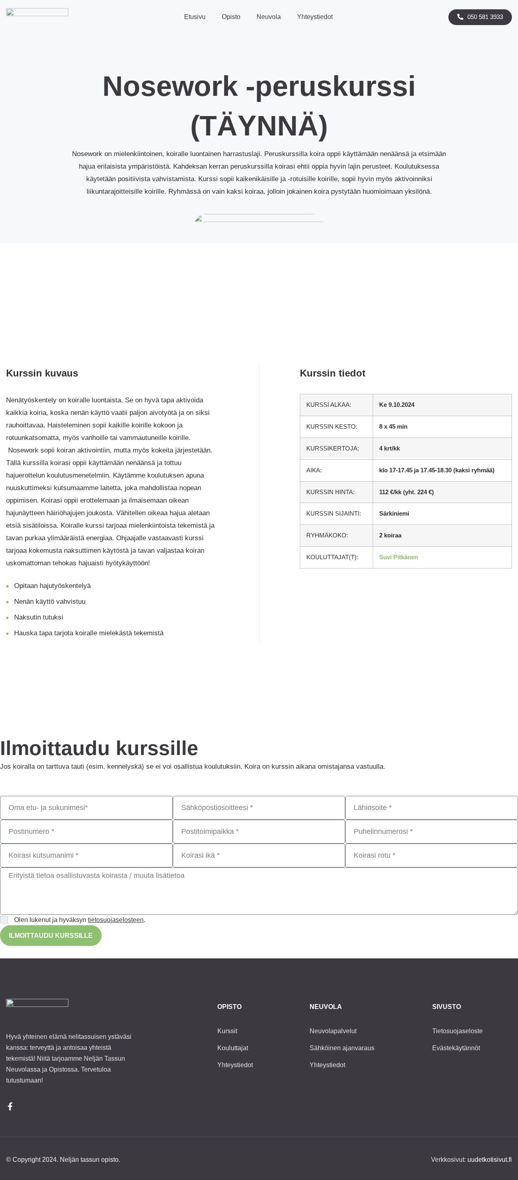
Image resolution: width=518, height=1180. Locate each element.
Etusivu (195, 16)
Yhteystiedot (315, 16)
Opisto (231, 16)
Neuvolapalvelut (333, 1031)
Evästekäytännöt (456, 1048)
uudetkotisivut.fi (489, 1159)
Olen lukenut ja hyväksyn (79, 919)
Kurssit (227, 1031)
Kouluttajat (232, 1048)
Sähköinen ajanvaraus (342, 1048)
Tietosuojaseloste (457, 1031)
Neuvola (269, 16)
